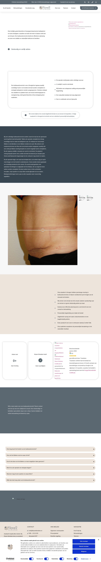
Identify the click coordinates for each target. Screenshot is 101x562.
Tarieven (65, 8)
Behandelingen (18, 8)
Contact (73, 8)
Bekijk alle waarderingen (72, 28)
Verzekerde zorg (29, 8)
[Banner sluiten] (98, 539)
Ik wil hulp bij (6, 8)
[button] (85, 2)
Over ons (57, 8)
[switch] (46, 559)
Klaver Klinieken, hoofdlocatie (73, 26)
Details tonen (84, 559)
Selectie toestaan (84, 546)
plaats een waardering (81, 28)
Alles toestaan (84, 541)
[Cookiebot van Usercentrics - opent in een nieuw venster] (10, 559)
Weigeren (83, 551)
